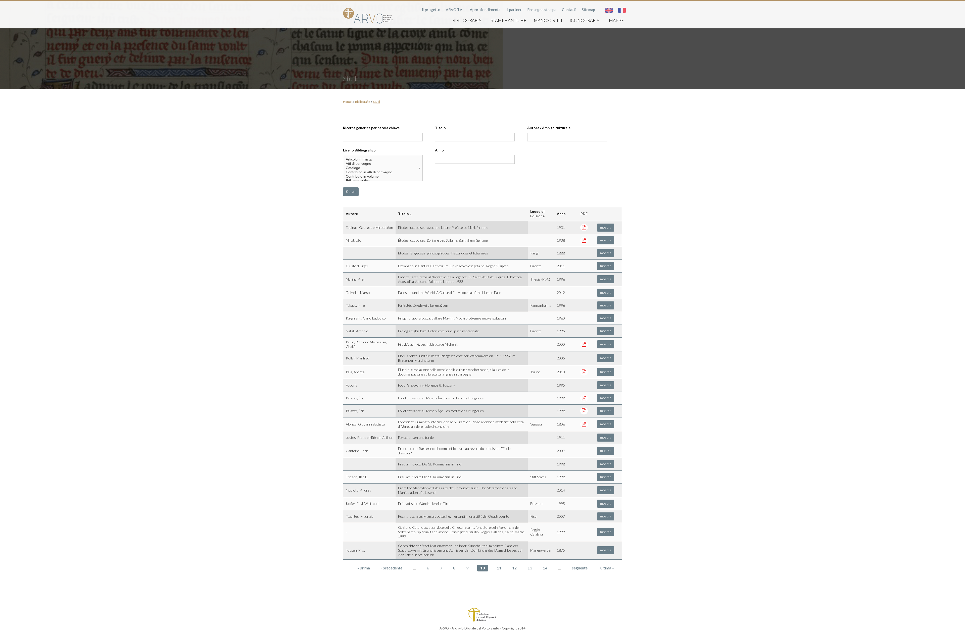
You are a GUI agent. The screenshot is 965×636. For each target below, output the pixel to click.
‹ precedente (391, 567)
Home (347, 101)
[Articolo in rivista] (382, 159)
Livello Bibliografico (359, 150)
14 (545, 567)
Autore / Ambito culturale (548, 128)
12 (514, 567)
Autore (352, 213)
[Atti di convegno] (382, 164)
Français (622, 10)
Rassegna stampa (541, 9)
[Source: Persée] (584, 227)
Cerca (351, 191)
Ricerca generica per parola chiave (371, 128)
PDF (584, 213)
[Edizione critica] (382, 181)
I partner (514, 9)
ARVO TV (454, 9)
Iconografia (584, 20)
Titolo (440, 128)
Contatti (569, 9)
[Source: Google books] (584, 424)
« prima (363, 567)
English (609, 10)
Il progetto (431, 9)
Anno (439, 150)
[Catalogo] (382, 168)
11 (499, 567)
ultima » (607, 567)
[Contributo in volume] (382, 176)
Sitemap (588, 9)
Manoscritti (548, 20)
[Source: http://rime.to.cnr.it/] (584, 371)
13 (529, 567)
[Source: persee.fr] (584, 410)
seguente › (581, 567)
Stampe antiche (508, 20)
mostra (605, 227)
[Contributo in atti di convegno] (382, 172)
